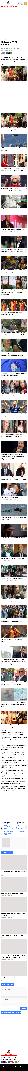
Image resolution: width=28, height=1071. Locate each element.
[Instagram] (6, 1062)
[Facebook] (2, 1062)
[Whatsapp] (16, 1062)
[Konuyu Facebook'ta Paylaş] (7, 53)
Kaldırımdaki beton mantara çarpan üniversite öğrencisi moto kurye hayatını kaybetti (19, 827)
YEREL (9, 39)
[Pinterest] (13, 1062)
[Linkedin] (9, 1062)
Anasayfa (4, 39)
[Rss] (18, 1062)
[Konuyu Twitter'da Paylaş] (9, 53)
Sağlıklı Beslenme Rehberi (17, 1067)
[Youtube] (11, 1062)
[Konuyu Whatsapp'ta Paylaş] (11, 53)
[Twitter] (4, 1062)
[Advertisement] (14, 24)
